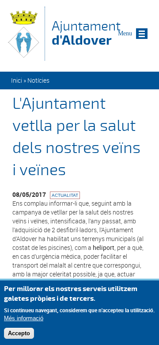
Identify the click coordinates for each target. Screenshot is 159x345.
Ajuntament (86, 33)
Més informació (23, 318)
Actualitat (65, 195)
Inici (16, 80)
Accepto (19, 333)
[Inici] (23, 56)
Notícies (38, 80)
